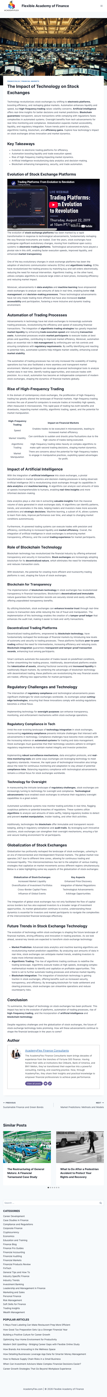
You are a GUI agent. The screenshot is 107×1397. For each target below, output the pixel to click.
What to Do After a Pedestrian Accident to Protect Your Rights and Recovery (79, 1173)
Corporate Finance (12, 1228)
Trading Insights (11, 1308)
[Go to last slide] (7, 1158)
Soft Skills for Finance (14, 1304)
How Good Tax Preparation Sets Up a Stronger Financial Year (35, 1329)
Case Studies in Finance (15, 1220)
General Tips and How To (16, 1272)
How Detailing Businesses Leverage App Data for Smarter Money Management (44, 1354)
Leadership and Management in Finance (24, 1288)
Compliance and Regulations (18, 1224)
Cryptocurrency (11, 1232)
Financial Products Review (17, 1264)
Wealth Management (14, 1312)
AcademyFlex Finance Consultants (47, 1050)
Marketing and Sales (14, 1292)
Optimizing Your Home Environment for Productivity (30, 1339)
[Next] (99, 1158)
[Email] (45, 1083)
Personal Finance (12, 1296)
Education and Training (15, 1240)
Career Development (14, 1216)
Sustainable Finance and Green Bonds (23, 1105)
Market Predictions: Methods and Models (82, 1105)
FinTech (7, 1268)
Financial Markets (30, 81)
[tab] (48, 1187)
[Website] (50, 1083)
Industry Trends (11, 1280)
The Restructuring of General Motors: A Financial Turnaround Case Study (25, 1173)
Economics (8, 1236)
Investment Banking (13, 1284)
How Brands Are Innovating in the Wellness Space (29, 1349)
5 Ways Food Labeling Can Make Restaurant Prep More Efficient (36, 1325)
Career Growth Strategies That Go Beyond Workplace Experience (37, 1368)
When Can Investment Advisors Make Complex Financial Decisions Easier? (42, 1364)
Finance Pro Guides (13, 1248)
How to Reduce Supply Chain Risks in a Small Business (32, 1359)
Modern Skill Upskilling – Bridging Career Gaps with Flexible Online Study (41, 1344)
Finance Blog (13, 81)
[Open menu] (101, 6)
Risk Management (12, 1300)
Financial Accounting (14, 1252)
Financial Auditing (12, 1256)
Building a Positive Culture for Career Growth (26, 1334)
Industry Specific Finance (16, 1276)
